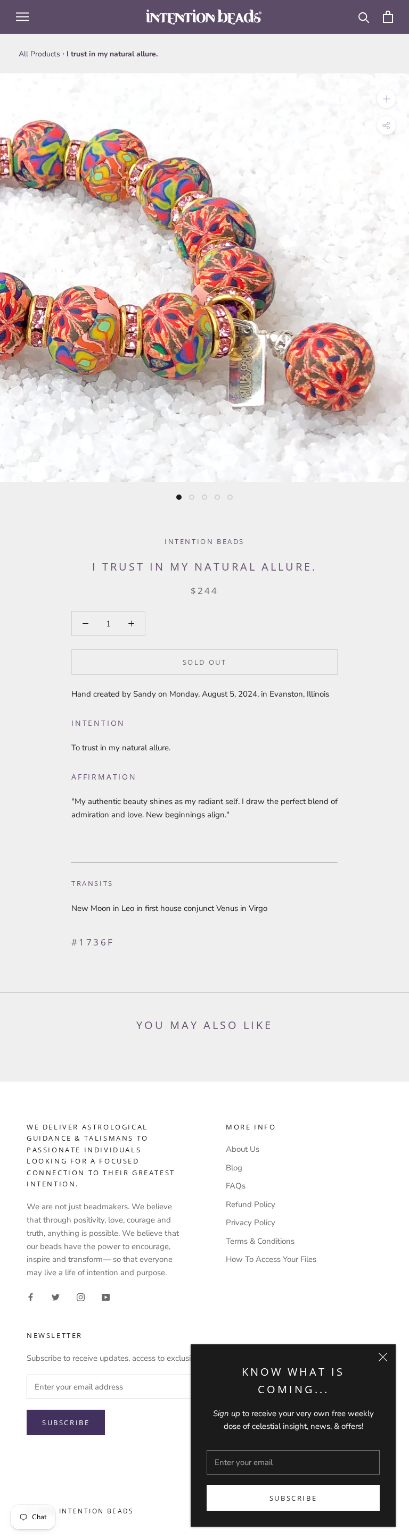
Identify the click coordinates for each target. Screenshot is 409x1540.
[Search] (364, 16)
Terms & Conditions (260, 1241)
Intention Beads (204, 541)
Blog (234, 1167)
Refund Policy (250, 1204)
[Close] (383, 1357)
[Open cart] (388, 17)
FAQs (236, 1186)
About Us (242, 1149)
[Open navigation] (22, 16)
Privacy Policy (250, 1222)
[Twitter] (56, 1296)
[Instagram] (81, 1296)
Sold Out (205, 662)
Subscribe (293, 1498)
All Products (39, 54)
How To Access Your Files (271, 1259)
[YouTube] (106, 1296)
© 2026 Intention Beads (80, 1511)
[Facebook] (31, 1296)
